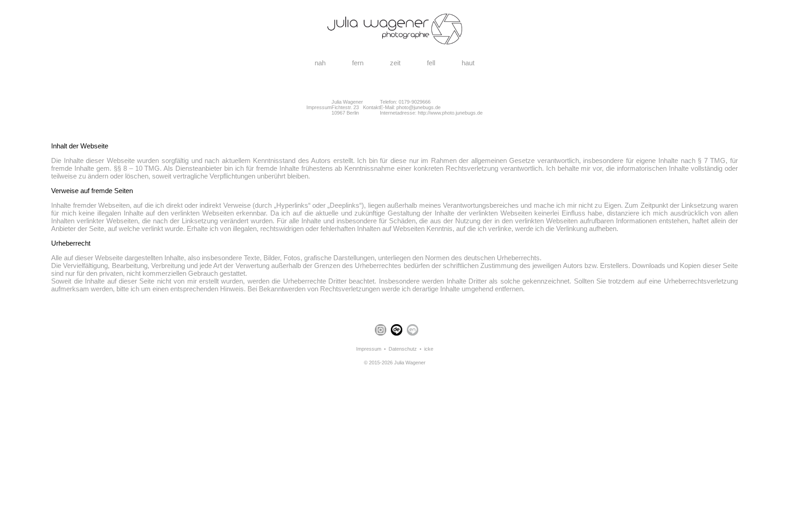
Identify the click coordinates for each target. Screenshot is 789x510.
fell (431, 63)
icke (428, 349)
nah (320, 63)
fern (357, 63)
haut (468, 63)
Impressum (368, 349)
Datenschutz (403, 349)
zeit (395, 63)
